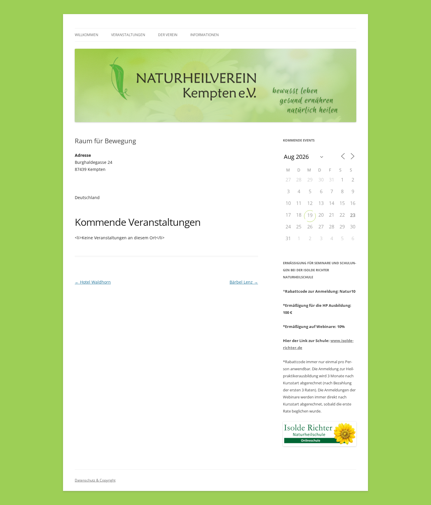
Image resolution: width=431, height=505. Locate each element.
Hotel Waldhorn (93, 282)
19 (310, 215)
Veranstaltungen (128, 34)
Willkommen (86, 34)
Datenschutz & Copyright (95, 480)
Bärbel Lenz (244, 282)
